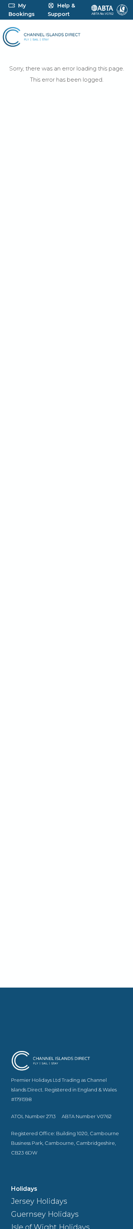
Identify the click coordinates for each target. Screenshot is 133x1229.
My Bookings (21, 9)
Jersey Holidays (39, 1201)
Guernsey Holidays (45, 1214)
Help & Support (61, 9)
